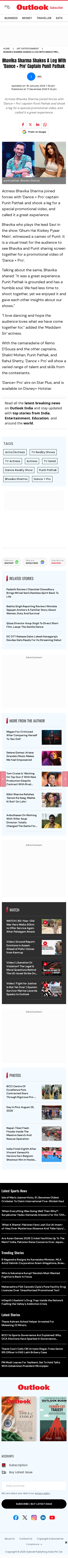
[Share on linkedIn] (37, 124)
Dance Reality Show (19, 470)
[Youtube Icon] (52, 1518)
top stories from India (31, 413)
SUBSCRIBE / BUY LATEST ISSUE (34, 1503)
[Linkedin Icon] (43, 1518)
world (28, 423)
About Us (10, 1538)
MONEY (27, 18)
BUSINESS (11, 18)
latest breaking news (42, 403)
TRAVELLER (44, 18)
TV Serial (50, 461)
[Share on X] (30, 124)
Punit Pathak (48, 470)
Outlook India (21, 408)
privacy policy (42, 1493)
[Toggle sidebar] (10, 7)
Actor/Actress (15, 452)
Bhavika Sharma (16, 479)
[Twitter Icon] (25, 1518)
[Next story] (65, 779)
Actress (32, 461)
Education (40, 418)
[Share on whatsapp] (45, 124)
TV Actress (12, 461)
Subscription (18, 1465)
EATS (59, 18)
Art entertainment (28, 48)
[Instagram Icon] (34, 1518)
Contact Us (25, 1538)
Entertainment (17, 418)
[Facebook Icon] (16, 1518)
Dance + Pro (42, 479)
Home (6, 48)
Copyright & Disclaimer (50, 1538)
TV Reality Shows (43, 452)
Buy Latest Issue (20, 1472)
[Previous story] (3, 779)
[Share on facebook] (23, 124)
